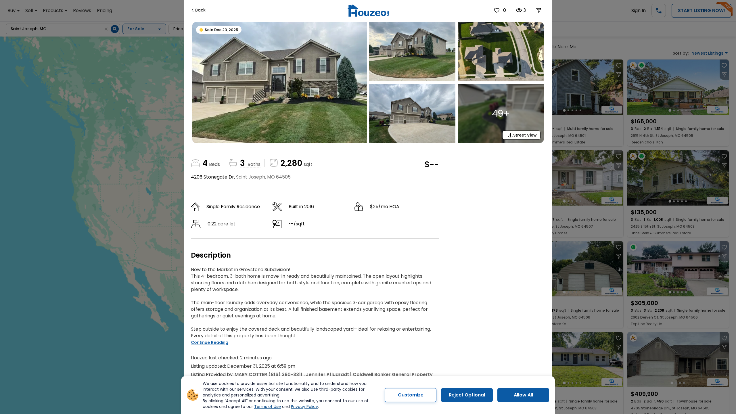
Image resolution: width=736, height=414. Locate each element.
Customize (410, 395)
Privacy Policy (304, 406)
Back (200, 10)
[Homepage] (368, 10)
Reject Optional (467, 395)
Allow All (523, 395)
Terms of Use (267, 406)
